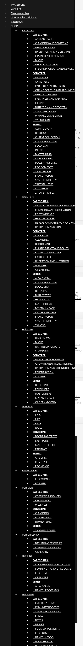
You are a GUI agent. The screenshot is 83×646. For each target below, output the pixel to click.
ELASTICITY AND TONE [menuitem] (47, 252)
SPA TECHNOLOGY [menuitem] (45, 180)
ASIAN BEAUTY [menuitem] (42, 128)
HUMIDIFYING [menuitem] (42, 521)
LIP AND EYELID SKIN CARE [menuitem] (49, 56)
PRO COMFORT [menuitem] (43, 167)
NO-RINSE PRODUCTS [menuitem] (46, 346)
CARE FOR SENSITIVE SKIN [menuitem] (49, 86)
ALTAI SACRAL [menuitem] (42, 278)
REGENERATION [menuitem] (43, 372)
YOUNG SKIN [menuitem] (41, 120)
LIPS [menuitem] (36, 419)
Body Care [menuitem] (28, 197)
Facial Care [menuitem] (28, 30)
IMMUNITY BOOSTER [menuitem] (46, 607)
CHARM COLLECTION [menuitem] (46, 137)
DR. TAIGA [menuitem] (40, 291)
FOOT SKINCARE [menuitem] (43, 214)
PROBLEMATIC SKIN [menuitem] (45, 64)
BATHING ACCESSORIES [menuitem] (47, 543)
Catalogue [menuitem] (17, 21)
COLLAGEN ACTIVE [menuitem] (45, 141)
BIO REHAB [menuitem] (40, 385)
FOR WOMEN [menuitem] (41, 479)
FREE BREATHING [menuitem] (44, 603)
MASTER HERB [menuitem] (42, 154)
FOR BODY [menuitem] (40, 633)
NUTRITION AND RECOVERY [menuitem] (50, 107)
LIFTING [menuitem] (38, 103)
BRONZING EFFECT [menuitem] (45, 436)
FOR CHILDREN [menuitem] (31, 534)
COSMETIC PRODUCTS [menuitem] (47, 496)
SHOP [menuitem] (14, 26)
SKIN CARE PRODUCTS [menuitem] (47, 611)
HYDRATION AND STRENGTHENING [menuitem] (54, 368)
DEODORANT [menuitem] (41, 244)
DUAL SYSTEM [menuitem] (42, 295)
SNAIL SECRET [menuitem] (42, 171)
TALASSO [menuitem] (39, 325)
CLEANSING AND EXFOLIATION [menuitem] (52, 210)
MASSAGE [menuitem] (39, 265)
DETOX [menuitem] (38, 620)
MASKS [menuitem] (38, 60)
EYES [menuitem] (37, 415)
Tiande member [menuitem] (20, 13)
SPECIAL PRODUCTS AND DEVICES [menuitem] (53, 68)
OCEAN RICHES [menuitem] (43, 158)
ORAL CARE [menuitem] (40, 551)
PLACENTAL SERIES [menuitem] (45, 162)
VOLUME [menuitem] (39, 376)
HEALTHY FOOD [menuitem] (43, 637)
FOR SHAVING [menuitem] (42, 517)
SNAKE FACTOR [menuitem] (43, 175)
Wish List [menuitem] (16, 9)
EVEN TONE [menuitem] (40, 440)
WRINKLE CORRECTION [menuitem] (47, 115)
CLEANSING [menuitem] (41, 239)
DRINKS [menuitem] (38, 624)
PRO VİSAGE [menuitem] (41, 466)
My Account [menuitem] (18, 4)
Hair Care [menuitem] (27, 329)
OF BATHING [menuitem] (41, 269)
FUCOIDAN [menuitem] (40, 145)
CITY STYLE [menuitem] (40, 462)
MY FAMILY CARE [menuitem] (44, 308)
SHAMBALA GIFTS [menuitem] (44, 530)
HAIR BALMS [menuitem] (41, 338)
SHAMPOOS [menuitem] (41, 351)
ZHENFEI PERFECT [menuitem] (44, 192)
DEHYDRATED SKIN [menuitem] (45, 94)
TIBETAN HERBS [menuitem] (43, 184)
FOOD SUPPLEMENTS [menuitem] (46, 628)
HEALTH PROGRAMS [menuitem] (46, 590)
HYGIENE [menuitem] (27, 556)
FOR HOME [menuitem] (40, 573)
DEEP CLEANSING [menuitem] (44, 47)
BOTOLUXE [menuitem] (40, 133)
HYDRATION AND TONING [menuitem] (49, 227)
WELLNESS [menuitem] (40, 504)
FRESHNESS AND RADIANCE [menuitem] (50, 98)
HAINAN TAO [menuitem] (41, 299)
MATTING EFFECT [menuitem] (44, 445)
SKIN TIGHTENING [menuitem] (44, 111)
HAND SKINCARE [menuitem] (43, 218)
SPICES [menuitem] (38, 615)
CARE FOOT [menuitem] (40, 235)
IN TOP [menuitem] (38, 150)
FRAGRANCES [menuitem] (29, 470)
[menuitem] (40, 34)
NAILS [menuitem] (37, 427)
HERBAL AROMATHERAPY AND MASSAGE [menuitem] (57, 222)
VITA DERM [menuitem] (40, 188)
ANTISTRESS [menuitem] (41, 81)
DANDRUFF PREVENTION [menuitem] (48, 359)
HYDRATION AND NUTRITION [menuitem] (51, 261)
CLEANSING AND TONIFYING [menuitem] (50, 43)
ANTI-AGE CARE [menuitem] (43, 39)
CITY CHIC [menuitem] (40, 457)
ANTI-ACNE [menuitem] (40, 77)
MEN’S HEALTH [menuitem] (43, 641)
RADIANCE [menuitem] (40, 449)
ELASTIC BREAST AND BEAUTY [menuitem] (51, 248)
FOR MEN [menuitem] (39, 483)
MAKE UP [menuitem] (27, 406)
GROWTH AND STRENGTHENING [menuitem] (53, 363)
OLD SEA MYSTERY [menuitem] (44, 312)
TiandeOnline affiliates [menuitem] (23, 17)
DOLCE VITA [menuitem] (41, 286)
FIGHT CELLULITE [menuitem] (44, 257)
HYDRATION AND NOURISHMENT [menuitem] (53, 51)
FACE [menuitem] (37, 423)
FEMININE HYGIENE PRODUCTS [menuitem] (52, 568)
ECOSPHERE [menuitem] (41, 389)
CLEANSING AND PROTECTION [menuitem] (51, 564)
